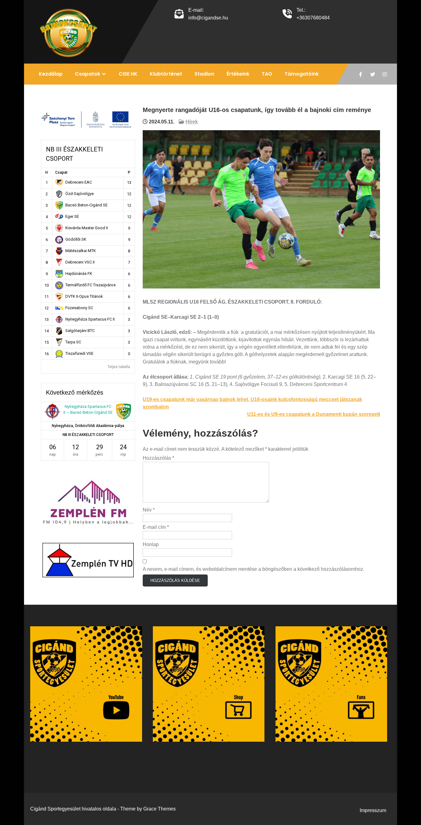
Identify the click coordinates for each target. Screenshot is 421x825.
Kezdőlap (51, 73)
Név (149, 509)
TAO (267, 73)
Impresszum (373, 810)
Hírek (192, 121)
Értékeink (238, 73)
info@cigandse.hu (208, 17)
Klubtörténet (166, 73)
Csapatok (87, 73)
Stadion (204, 73)
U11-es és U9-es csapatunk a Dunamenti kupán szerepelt (313, 414)
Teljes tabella (119, 367)
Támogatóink (301, 73)
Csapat (61, 172)
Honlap (151, 544)
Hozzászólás (158, 458)
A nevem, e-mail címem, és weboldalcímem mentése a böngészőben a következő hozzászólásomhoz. (253, 569)
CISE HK (128, 73)
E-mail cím (156, 527)
